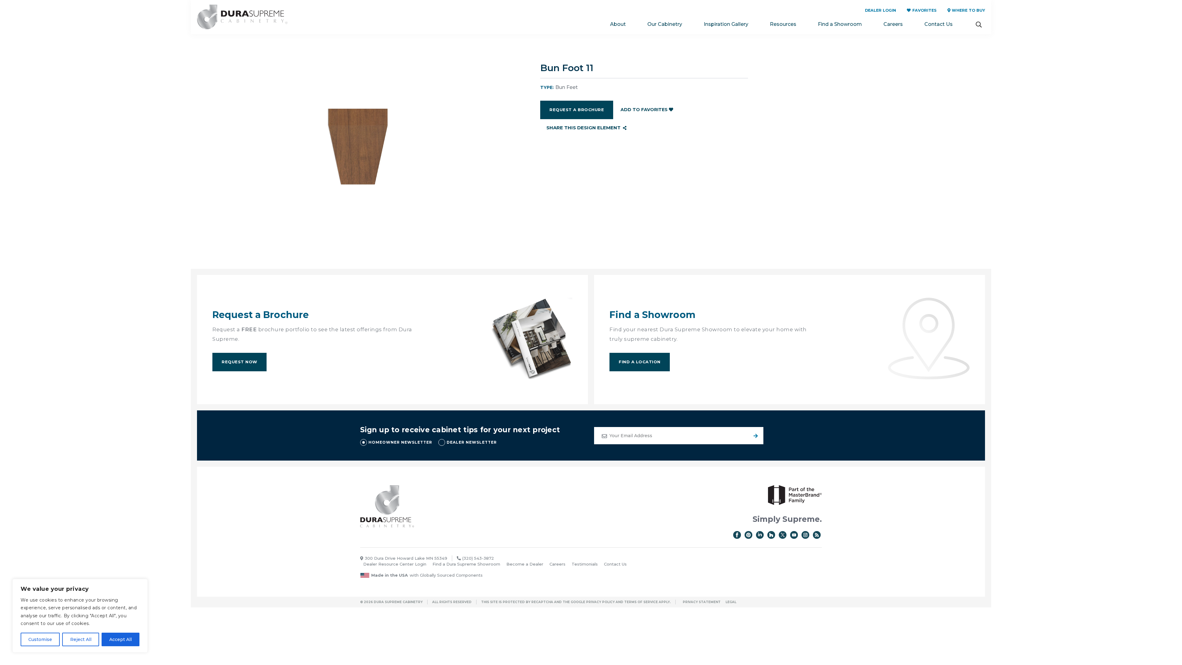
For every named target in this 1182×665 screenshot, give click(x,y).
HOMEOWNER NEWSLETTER (400, 442)
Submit (754, 435)
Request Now (239, 361)
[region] (80, 616)
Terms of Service (641, 602)
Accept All (120, 639)
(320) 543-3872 (478, 558)
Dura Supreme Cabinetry (242, 17)
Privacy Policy (600, 602)
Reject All (80, 639)
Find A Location (640, 361)
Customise (40, 639)
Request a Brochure (576, 109)
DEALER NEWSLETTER (472, 442)
